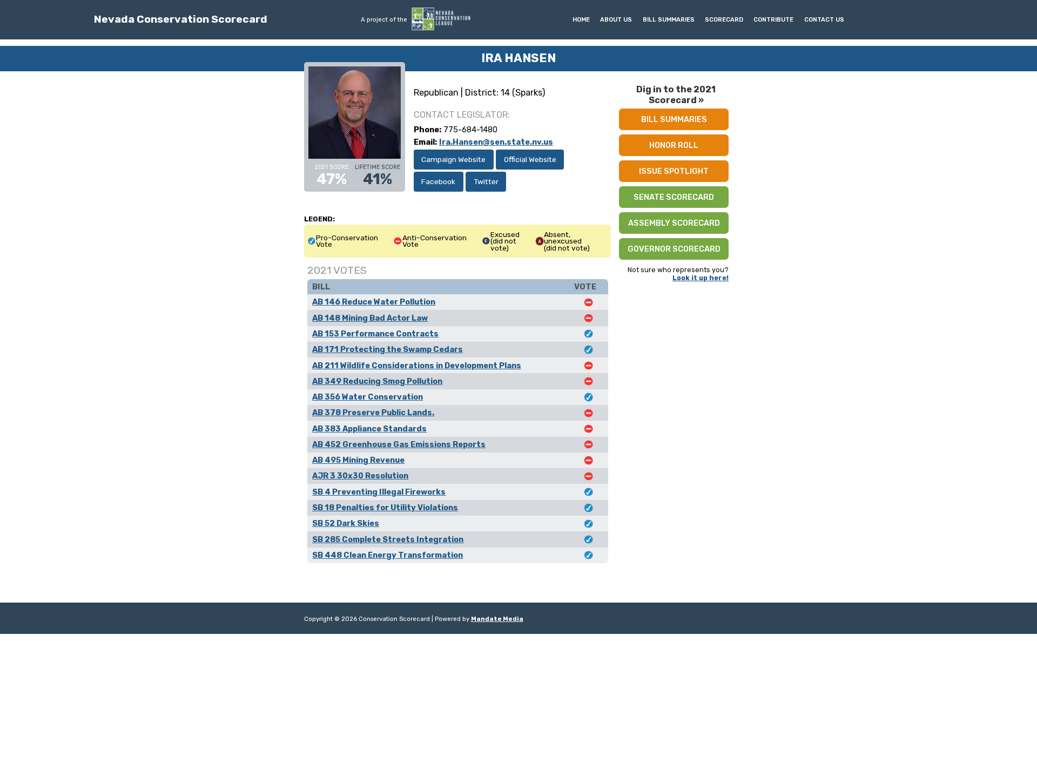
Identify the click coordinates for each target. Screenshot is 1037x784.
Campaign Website (453, 159)
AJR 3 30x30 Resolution (360, 476)
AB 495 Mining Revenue (358, 460)
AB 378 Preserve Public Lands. (373, 412)
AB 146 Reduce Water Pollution (373, 302)
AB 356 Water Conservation (367, 397)
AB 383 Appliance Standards (369, 429)
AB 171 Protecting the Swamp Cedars (387, 349)
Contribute (773, 19)
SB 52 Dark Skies (345, 523)
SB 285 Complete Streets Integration (387, 539)
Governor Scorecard (674, 249)
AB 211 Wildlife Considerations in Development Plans (416, 365)
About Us (616, 19)
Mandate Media (497, 619)
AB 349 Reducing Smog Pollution (377, 381)
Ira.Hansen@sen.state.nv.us (496, 142)
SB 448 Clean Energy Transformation (387, 555)
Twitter (486, 181)
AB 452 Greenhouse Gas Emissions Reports (399, 444)
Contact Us (824, 19)
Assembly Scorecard (674, 223)
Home (581, 19)
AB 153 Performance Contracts (375, 334)
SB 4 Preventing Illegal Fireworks (379, 492)
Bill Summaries (669, 19)
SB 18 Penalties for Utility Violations (385, 507)
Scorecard (724, 19)
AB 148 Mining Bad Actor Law (370, 318)
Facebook (438, 181)
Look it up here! (700, 278)
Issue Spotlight (674, 171)
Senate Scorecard (674, 197)
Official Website (530, 159)
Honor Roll (673, 145)
